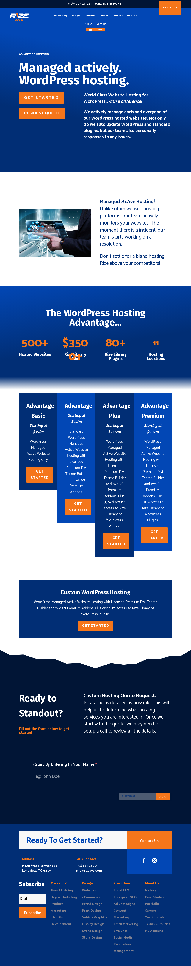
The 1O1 (118, 16)
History (150, 890)
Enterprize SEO (125, 897)
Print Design (91, 911)
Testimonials (154, 917)
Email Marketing (126, 924)
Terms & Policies (157, 924)
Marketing (60, 16)
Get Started (41, 97)
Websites (89, 890)
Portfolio (152, 904)
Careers (150, 911)
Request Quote (42, 113)
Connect (104, 16)
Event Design (92, 931)
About (88, 24)
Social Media (123, 937)
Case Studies (154, 897)
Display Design (93, 924)
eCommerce (91, 897)
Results (132, 16)
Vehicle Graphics (94, 917)
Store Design (92, 937)
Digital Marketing (64, 897)
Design (75, 16)
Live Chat (121, 931)
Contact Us (149, 841)
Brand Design (92, 904)
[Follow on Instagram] (154, 860)
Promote (89, 16)
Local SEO (121, 890)
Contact (101, 24)
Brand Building (62, 890)
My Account (170, 8)
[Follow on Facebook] (144, 860)
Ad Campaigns (124, 904)
